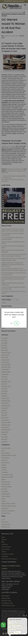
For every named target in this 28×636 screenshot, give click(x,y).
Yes (16, 323)
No (11, 323)
